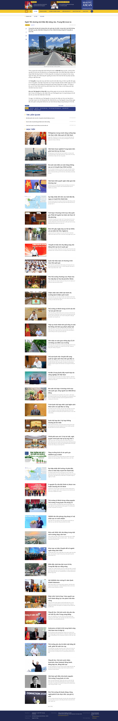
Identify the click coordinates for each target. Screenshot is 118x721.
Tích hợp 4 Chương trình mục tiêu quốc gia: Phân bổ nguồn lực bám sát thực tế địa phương (61, 215)
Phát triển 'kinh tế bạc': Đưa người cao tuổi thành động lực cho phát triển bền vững (61, 598)
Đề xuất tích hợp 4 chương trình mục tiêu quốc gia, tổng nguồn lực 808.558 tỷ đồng (61, 391)
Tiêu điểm (34, 1)
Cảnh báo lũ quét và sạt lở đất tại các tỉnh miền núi (37, 125)
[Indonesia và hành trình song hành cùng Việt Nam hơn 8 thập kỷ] (35, 633)
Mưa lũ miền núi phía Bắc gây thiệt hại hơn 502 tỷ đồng (38, 121)
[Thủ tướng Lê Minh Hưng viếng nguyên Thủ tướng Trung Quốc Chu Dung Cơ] (35, 505)
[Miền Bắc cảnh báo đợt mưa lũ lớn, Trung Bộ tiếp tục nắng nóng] (35, 569)
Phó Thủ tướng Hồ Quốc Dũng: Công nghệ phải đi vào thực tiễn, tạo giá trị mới (61, 694)
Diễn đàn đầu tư (66, 11)
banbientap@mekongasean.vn (63, 715)
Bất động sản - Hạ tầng (63, 1)
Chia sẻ (27, 105)
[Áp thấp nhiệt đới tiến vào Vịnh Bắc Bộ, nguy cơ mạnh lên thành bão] (35, 202)
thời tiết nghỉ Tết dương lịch (55, 108)
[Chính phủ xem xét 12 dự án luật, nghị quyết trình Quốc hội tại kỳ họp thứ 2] (35, 441)
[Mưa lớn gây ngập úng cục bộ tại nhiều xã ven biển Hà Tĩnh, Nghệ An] (35, 234)
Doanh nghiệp (43, 11)
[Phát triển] (35, 601)
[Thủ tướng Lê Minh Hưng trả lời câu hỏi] (35, 314)
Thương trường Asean (54, 11)
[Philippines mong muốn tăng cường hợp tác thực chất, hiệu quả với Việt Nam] (35, 138)
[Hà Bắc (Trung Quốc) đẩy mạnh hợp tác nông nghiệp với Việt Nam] (35, 377)
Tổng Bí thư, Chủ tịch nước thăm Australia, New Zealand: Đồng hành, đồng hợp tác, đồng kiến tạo (60, 662)
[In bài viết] (26, 39)
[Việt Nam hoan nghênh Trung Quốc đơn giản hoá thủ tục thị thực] (35, 154)
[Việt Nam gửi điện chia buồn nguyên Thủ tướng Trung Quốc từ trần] (35, 681)
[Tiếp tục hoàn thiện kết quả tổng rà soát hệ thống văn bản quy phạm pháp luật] (35, 330)
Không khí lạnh (37, 109)
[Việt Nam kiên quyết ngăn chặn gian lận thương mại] (35, 186)
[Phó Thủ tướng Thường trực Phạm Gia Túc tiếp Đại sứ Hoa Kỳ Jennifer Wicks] (35, 282)
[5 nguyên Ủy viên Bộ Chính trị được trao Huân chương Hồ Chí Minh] (35, 489)
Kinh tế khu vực (77, 11)
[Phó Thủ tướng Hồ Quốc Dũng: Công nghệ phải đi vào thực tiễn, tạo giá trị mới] (35, 697)
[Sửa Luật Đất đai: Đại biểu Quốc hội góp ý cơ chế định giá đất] (54, 5)
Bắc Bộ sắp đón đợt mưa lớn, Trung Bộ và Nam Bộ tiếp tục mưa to (40, 118)
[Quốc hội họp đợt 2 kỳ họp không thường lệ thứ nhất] (35, 425)
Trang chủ (28, 16)
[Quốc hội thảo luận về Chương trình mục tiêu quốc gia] (35, 266)
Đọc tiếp (30, 129)
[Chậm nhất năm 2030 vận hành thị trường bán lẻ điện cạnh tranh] (35, 298)
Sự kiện (35, 11)
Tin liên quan (33, 115)
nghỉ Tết (33, 25)
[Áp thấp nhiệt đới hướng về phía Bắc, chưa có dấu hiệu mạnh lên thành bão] (35, 473)
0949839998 (94, 718)
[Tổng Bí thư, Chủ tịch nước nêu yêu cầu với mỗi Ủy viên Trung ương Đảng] (35, 617)
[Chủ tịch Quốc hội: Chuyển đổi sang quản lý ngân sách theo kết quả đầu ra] (35, 362)
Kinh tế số (85, 11)
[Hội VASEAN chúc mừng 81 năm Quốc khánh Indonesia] (35, 585)
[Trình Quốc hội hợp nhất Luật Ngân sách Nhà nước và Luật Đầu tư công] (35, 409)
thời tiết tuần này (29, 109)
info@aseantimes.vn (95, 716)
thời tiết (27, 25)
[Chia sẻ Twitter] (26, 36)
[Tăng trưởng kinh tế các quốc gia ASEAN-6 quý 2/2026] (35, 457)
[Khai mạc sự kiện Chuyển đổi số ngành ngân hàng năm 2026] (35, 553)
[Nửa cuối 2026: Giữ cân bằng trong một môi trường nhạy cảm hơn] (35, 537)
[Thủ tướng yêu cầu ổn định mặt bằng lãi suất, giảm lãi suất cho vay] (35, 649)
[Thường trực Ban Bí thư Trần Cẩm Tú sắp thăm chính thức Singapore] (28, 5)
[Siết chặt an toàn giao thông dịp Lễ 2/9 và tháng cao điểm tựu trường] (35, 346)
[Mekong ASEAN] (87, 5)
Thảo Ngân (60, 105)
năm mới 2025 (65, 108)
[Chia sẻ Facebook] (26, 32)
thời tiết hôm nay (43, 108)
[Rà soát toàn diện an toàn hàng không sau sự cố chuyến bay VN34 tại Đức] (35, 170)
